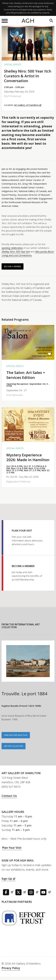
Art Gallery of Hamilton (26, 104)
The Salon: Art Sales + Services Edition (25, 375)
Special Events (12, 64)
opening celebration (12, 247)
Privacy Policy (11, 968)
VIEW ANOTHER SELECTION (15, 735)
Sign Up (7, 878)
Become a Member (12, 266)
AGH (28, 20)
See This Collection (13, 746)
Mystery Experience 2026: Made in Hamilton (27, 457)
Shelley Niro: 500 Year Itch (16, 251)
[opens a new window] (7, 892)
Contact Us (9, 796)
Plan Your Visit (11, 847)
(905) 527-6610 (11, 786)
